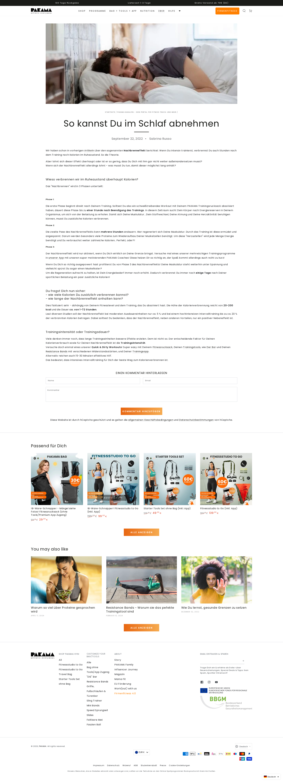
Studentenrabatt (149, 765)
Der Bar (211, 347)
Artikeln (89, 150)
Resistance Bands (57, 351)
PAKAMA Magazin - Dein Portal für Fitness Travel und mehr (146, 112)
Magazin (119, 674)
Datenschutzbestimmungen (196, 420)
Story (117, 660)
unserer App (56, 257)
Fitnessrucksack (163, 347)
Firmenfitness (227, 10)
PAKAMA (42, 746)
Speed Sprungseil (97, 710)
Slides (90, 715)
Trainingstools (191, 347)
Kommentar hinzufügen (141, 411)
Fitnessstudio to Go (71, 664)
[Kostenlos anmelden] (243, 660)
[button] (244, 11)
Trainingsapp (141, 351)
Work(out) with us (125, 688)
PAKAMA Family (124, 664)
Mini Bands (93, 705)
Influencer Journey (126, 669)
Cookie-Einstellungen (179, 765)
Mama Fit (120, 679)
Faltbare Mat (95, 720)
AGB (136, 765)
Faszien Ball (94, 724)
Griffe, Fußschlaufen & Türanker (96, 691)
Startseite (110, 112)
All (60, 660)
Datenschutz (113, 765)
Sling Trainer (94, 700)
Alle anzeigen (141, 532)
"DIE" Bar (92, 676)
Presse (163, 765)
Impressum (98, 765)
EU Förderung (122, 684)
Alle (89, 662)
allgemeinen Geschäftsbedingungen (150, 420)
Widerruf (126, 765)
